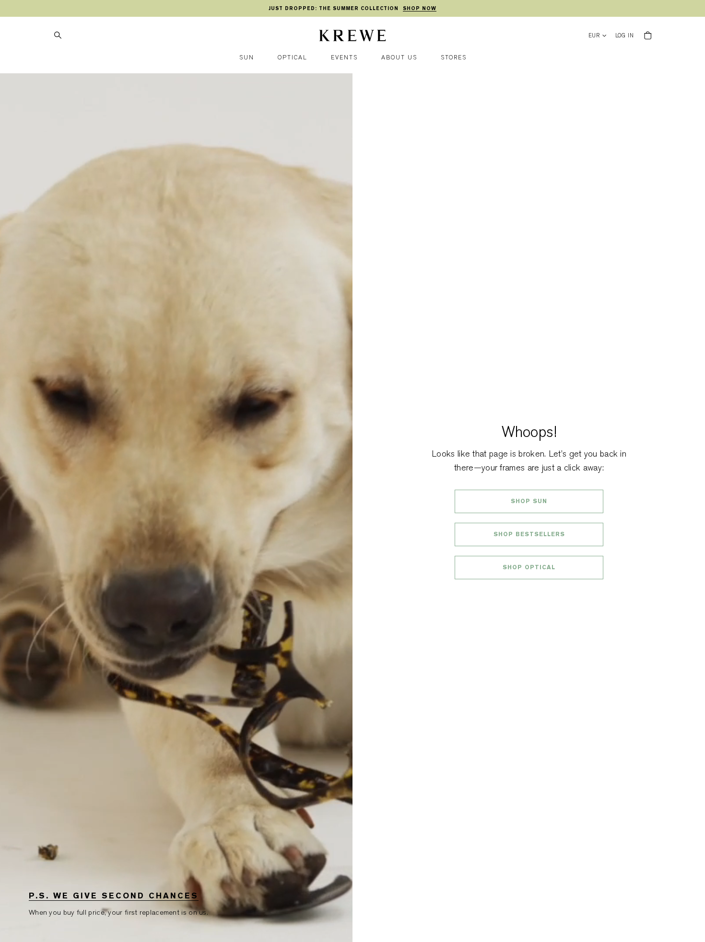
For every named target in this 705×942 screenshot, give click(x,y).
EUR (594, 36)
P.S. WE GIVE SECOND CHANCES (114, 895)
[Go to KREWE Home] (352, 37)
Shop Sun (529, 501)
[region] (352, 8)
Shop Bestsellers (529, 534)
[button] (246, 57)
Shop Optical (529, 567)
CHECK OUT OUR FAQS (529, 592)
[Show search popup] (57, 35)
